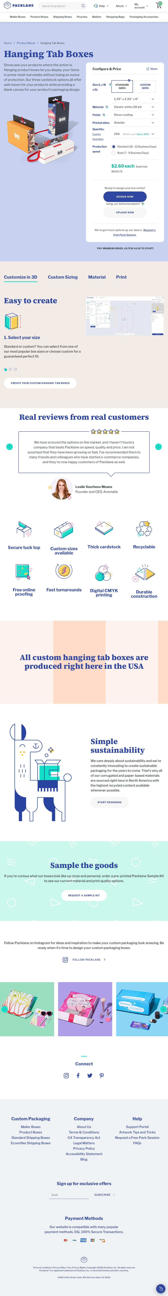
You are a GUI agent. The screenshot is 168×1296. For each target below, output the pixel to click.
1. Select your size (22, 337)
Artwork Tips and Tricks (137, 1132)
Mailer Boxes (31, 1127)
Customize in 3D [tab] (20, 277)
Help (137, 1119)
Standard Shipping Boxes (30, 1138)
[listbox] (134, 99)
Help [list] (102, 6)
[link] (5, 369)
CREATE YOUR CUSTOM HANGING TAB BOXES (40, 383)
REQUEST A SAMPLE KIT (84, 895)
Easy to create (30, 300)
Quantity (98, 129)
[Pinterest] (101, 1077)
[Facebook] (78, 1077)
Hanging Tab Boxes (52, 43)
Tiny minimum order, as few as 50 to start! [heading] (125, 248)
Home (8, 43)
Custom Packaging (30, 1119)
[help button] (142, 203)
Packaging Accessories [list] (144, 16)
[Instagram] (66, 1077)
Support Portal (137, 1127)
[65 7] (27, 1034)
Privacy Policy (84, 1148)
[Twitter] (90, 1077)
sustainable (148, 766)
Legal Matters (84, 1143)
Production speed (100, 149)
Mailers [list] (96, 16)
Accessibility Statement (84, 1154)
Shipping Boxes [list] (62, 16)
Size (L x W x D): (99, 87)
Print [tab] (121, 277)
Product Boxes (26, 43)
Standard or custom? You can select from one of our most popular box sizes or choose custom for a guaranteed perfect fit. (42, 351)
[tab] (20, 278)
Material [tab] (97, 277)
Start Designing (109, 802)
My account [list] (140, 6)
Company (84, 1119)
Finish (97, 114)
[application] (160, 6)
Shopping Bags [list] (115, 16)
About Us (84, 1127)
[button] (83, 6)
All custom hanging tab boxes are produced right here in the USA (84, 661)
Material (98, 107)
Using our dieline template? (123, 203)
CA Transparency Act (84, 1138)
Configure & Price (107, 69)
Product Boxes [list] (39, 16)
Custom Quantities (98, 136)
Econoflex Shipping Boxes (31, 1143)
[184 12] (85, 1034)
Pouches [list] (82, 16)
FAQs (137, 1143)
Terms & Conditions (84, 1132)
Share (154, 68)
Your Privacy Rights (76, 1267)
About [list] (120, 6)
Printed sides (101, 122)
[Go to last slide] (9, 446)
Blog (83, 1159)
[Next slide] (158, 446)
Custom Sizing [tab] (63, 277)
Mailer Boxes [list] (17, 16)
